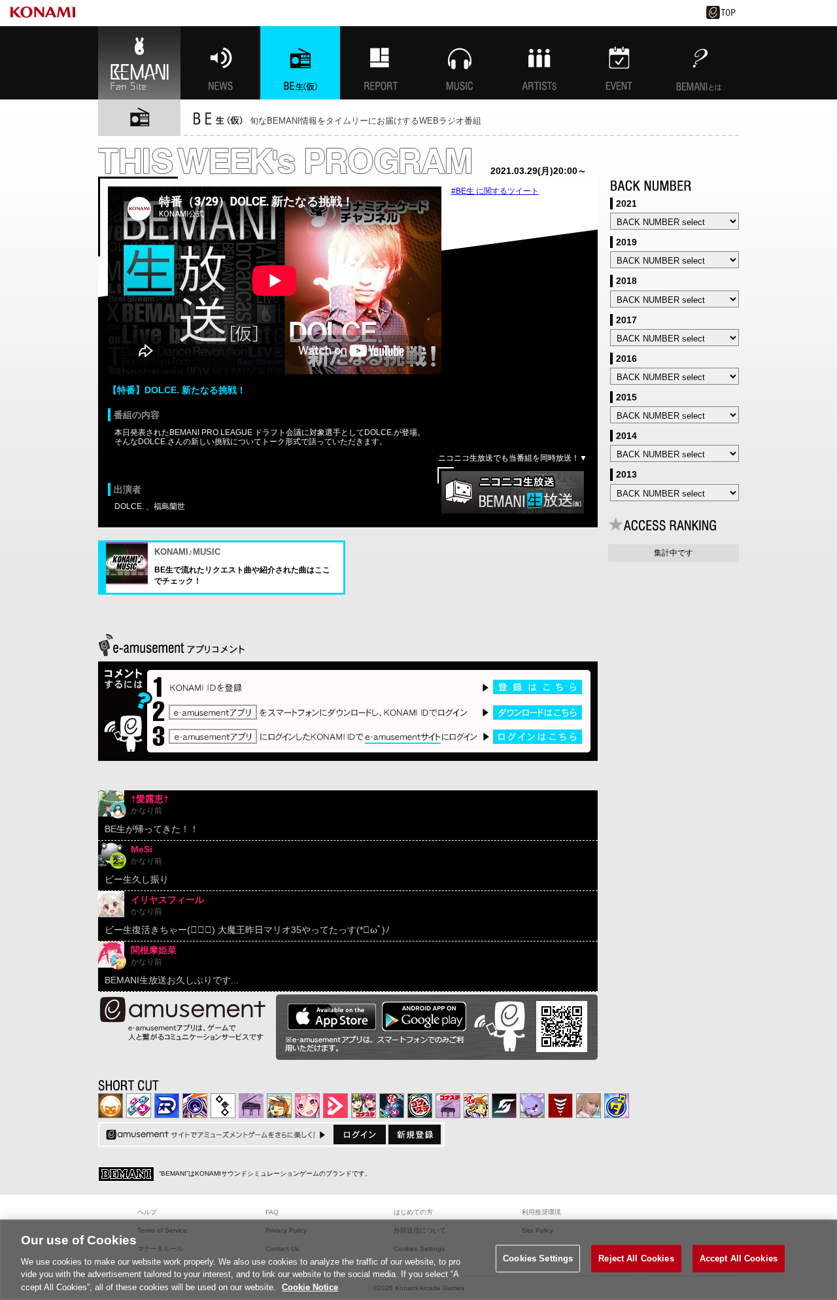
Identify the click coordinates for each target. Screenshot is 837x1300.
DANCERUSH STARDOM (166, 1105)
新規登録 (414, 1134)
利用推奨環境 (541, 1212)
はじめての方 (413, 1212)
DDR (138, 1105)
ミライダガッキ (616, 1105)
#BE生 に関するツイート (495, 191)
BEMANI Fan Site (139, 62)
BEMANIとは (699, 62)
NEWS (220, 62)
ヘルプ (147, 1212)
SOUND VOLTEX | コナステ (504, 1105)
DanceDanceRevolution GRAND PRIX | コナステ (391, 1105)
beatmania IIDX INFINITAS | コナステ (363, 1105)
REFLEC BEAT (532, 1105)
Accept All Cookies (738, 1258)
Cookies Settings (538, 1258)
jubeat (223, 1105)
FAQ (272, 1212)
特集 (380, 62)
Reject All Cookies (636, 1258)
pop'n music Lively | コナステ (476, 1105)
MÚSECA (560, 1105)
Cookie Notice (310, 1286)
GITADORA (194, 1105)
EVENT (619, 62)
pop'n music (279, 1105)
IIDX (110, 1105)
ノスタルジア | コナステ (448, 1105)
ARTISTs (539, 62)
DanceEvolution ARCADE (588, 1105)
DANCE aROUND (335, 1105)
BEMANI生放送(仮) (300, 62)
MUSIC (460, 62)
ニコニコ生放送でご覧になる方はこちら (512, 492)
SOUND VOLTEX (307, 1105)
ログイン (359, 1134)
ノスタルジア (251, 1105)
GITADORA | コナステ (419, 1105)
